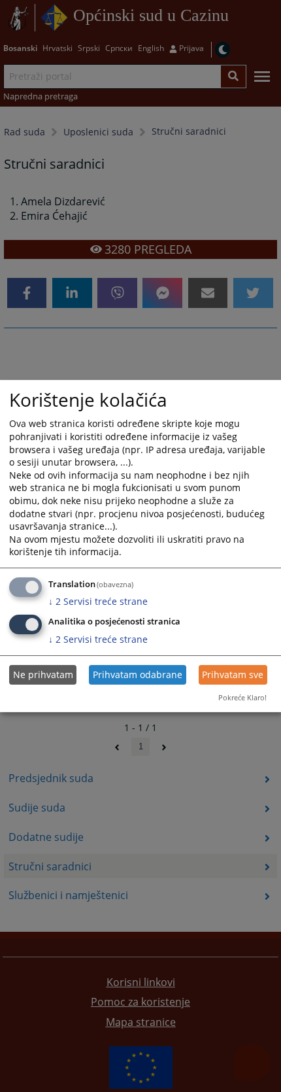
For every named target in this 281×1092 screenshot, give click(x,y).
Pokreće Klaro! (242, 697)
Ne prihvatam (43, 674)
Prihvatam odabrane (137, 674)
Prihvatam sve (232, 674)
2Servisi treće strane (98, 601)
